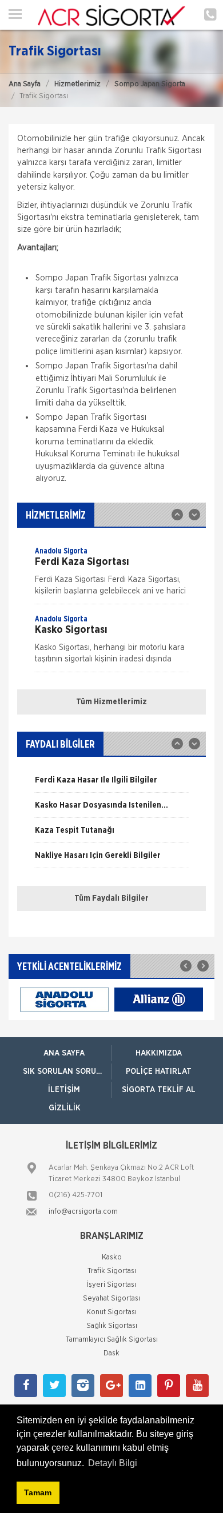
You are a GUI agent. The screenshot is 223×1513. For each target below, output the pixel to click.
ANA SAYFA (64, 1053)
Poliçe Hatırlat (159, 1071)
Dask (111, 1353)
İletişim (64, 1090)
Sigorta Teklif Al (159, 1090)
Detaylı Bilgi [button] (112, 1463)
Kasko (112, 1257)
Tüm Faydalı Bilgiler (111, 898)
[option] (111, 574)
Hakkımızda (159, 1053)
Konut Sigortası (111, 1312)
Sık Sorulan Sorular (67, 1071)
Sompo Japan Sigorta (149, 84)
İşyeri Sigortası (111, 1285)
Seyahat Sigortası (111, 1298)
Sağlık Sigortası (111, 1326)
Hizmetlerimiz (77, 84)
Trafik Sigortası (111, 1271)
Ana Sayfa (25, 84)
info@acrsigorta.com (83, 1211)
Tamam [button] (37, 1492)
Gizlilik (65, 1108)
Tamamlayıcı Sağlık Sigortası (112, 1339)
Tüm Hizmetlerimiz (111, 702)
